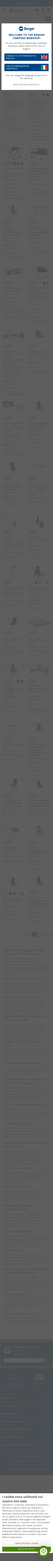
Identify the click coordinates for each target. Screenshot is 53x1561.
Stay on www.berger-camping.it (18, 67)
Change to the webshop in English (21, 57)
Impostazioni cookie (26, 1543)
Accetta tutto (26, 1549)
